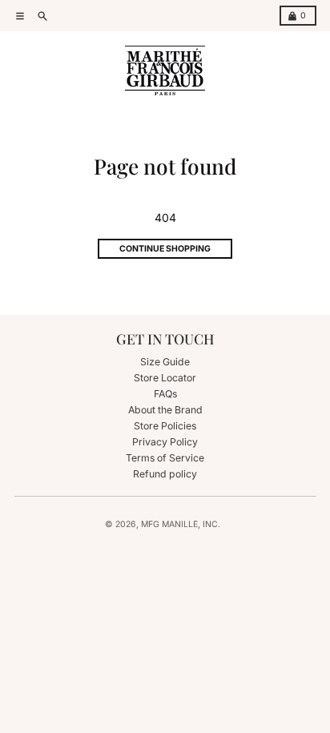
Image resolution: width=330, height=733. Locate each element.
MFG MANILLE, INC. (180, 524)
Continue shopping (165, 249)
